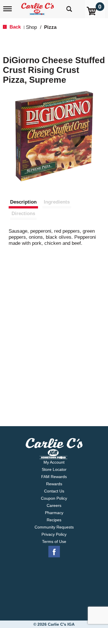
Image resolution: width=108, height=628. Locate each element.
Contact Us (54, 491)
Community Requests (54, 527)
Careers (54, 505)
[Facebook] (54, 552)
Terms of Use (54, 541)
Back (14, 27)
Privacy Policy (54, 534)
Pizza (50, 27)
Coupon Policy (54, 498)
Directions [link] (23, 213)
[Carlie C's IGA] (38, 7)
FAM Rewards (54, 476)
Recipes (54, 520)
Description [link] (23, 202)
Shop (31, 27)
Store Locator (54, 469)
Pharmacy (54, 512)
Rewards (54, 484)
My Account (54, 462)
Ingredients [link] (57, 202)
